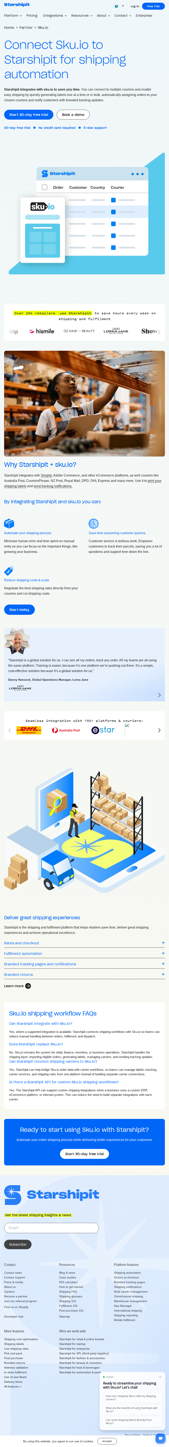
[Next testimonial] (159, 695)
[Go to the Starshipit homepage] (16, 5)
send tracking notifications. (53, 486)
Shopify (46, 475)
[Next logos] (157, 730)
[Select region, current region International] (119, 6)
